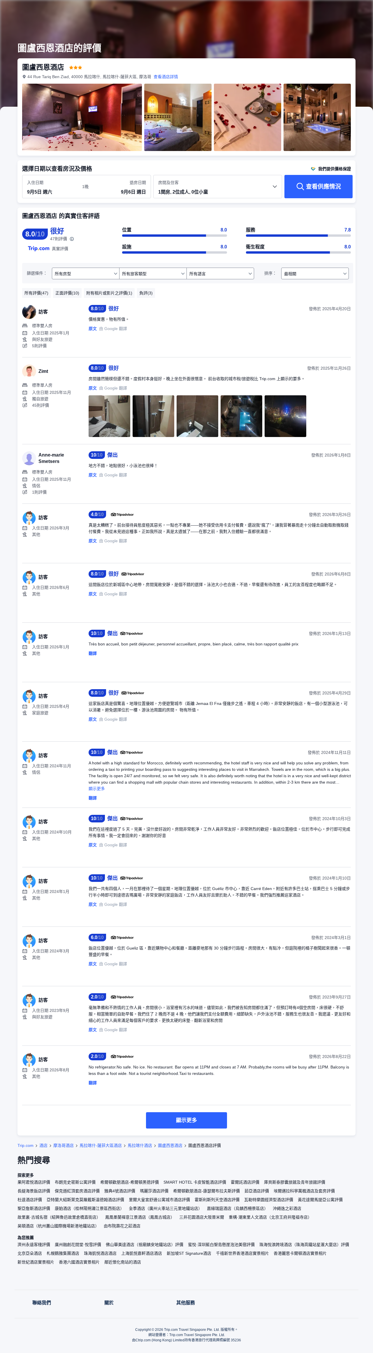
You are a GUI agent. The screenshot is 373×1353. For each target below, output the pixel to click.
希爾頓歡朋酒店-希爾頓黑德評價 (129, 1182)
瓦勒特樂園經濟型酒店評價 (268, 1199)
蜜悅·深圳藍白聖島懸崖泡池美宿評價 (221, 1244)
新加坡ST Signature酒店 (189, 1253)
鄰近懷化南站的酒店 (122, 1262)
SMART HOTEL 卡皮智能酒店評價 (194, 1182)
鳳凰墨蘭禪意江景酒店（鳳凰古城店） (140, 1217)
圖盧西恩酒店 (170, 1145)
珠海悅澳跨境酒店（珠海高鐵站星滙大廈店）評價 (304, 1244)
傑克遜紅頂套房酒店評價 (77, 1191)
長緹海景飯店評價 (33, 1191)
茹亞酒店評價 (256, 1191)
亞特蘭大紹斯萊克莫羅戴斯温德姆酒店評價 (85, 1199)
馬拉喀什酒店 (140, 1145)
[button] (334, 10)
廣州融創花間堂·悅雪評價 (78, 1244)
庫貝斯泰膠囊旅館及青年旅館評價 (294, 1182)
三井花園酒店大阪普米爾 (201, 1217)
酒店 (43, 1145)
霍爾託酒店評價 (245, 1182)
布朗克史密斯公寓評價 (75, 1182)
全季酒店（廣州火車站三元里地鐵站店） (165, 1208)
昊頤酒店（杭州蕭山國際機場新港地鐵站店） (58, 1226)
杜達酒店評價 (29, 1199)
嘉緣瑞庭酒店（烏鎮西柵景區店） (237, 1208)
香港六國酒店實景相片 (79, 1262)
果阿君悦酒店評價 (33, 1182)
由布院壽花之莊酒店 (122, 1226)
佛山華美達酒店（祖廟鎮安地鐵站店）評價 (144, 1244)
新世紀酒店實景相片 (35, 1262)
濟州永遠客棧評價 (33, 1244)
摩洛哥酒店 (63, 1145)
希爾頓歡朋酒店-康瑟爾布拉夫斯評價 (206, 1191)
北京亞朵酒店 (29, 1253)
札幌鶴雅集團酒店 (63, 1253)
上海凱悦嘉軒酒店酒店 (141, 1253)
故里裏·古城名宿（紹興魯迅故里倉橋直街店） (59, 1217)
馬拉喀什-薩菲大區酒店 (101, 1145)
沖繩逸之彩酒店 (287, 1208)
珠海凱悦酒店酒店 (100, 1253)
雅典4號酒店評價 (119, 1191)
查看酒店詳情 (166, 76)
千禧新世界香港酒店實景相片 (242, 1253)
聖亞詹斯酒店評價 (33, 1208)
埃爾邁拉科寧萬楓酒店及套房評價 (304, 1191)
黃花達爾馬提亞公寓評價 (320, 1199)
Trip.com (25, 1145)
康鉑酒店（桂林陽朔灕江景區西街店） (89, 1208)
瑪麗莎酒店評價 (154, 1191)
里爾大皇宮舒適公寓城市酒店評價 (159, 1199)
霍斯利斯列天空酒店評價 (217, 1199)
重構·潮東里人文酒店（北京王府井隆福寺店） (270, 1217)
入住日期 (35, 182)
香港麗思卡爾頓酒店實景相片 (300, 1253)
